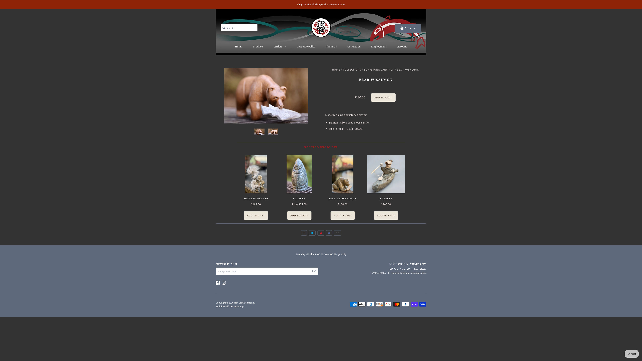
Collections (352, 69)
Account (402, 46)
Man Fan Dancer (256, 198)
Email (337, 233)
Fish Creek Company (244, 302)
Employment (379, 46)
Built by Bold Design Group (230, 306)
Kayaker (386, 198)
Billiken (299, 198)
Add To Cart (256, 215)
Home (238, 46)
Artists (278, 46)
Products (258, 46)
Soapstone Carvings (379, 69)
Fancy (329, 233)
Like (304, 233)
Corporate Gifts (306, 46)
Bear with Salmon (343, 198)
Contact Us (353, 46)
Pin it (320, 233)
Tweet (312, 233)
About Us (331, 46)
